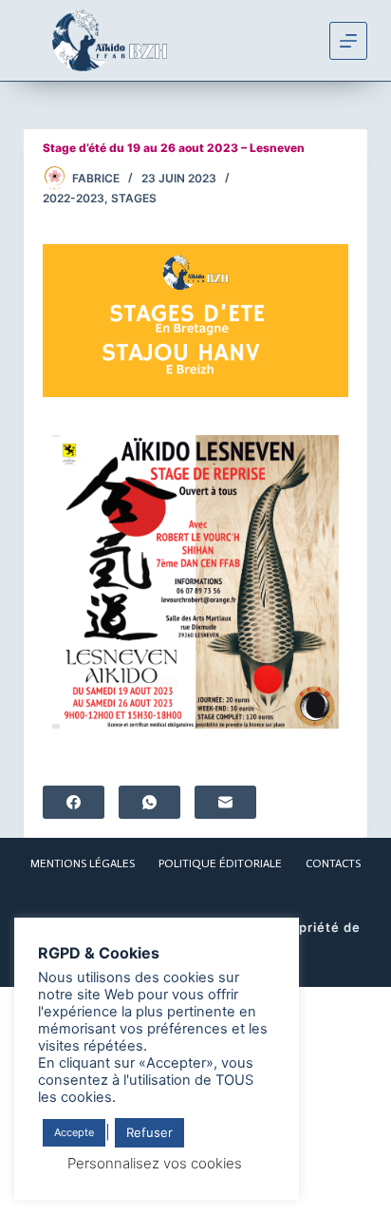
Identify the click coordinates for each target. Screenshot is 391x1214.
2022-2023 (73, 198)
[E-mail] (225, 802)
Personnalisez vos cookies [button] (154, 1163)
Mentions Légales (82, 863)
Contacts (333, 863)
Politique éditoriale (220, 863)
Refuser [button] (149, 1132)
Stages (134, 198)
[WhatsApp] (149, 802)
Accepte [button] (74, 1132)
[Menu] (348, 41)
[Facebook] (73, 802)
